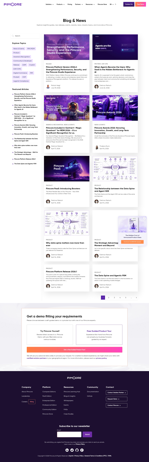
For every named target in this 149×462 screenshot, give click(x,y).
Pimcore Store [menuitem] (47, 414)
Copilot (32, 65)
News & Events (18, 49)
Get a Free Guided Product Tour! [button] (74, 350)
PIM (31, 73)
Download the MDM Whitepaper (132, 242)
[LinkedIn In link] (82, 450)
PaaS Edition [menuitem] (47, 396)
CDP (24, 77)
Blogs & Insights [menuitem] (69, 396)
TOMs (109, 456)
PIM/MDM (31, 49)
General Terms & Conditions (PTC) (96, 456)
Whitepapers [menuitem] (68, 400)
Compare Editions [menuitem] (49, 392)
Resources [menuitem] (68, 387)
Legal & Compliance (20, 81)
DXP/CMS (17, 69)
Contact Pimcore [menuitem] (113, 405)
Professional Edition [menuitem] (49, 405)
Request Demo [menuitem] (112, 399)
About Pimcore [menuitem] (27, 392)
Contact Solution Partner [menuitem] (116, 392)
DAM (24, 65)
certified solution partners (36, 358)
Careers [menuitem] (24, 402)
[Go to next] (136, 298)
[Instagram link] (77, 450)
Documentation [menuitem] (93, 392)
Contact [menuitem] (110, 387)
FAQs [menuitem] (66, 409)
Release (16, 65)
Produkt (16, 77)
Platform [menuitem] (46, 387)
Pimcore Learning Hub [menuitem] (72, 392)
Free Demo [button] (140, 4)
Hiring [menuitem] (32, 402)
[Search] (116, 4)
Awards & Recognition (21, 57)
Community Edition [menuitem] (49, 409)
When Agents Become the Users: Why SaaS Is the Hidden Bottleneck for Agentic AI (26, 107)
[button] (69, 4)
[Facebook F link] (67, 450)
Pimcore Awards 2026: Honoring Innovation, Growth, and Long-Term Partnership (26, 127)
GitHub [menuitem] (89, 396)
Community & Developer (22, 61)
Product (16, 53)
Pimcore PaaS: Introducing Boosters (26, 134)
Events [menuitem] (66, 405)
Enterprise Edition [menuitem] (48, 400)
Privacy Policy (80, 444)
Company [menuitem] (26, 387)
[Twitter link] (72, 450)
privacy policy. (101, 358)
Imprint (71, 456)
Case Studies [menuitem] (68, 414)
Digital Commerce (20, 73)
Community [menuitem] (92, 387)
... (131, 298)
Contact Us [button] (129, 4)
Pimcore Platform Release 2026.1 (25, 159)
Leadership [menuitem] (26, 396)
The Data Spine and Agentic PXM (25, 164)
